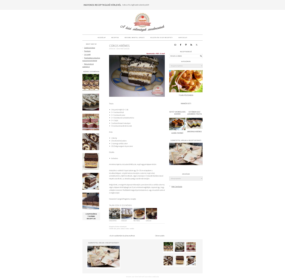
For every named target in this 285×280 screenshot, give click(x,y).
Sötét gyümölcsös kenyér (177, 113)
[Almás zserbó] (177, 129)
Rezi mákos (137, 220)
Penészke (87, 51)
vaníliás (132, 228)
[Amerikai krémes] (194, 128)
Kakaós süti (186, 103)
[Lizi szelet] (90, 130)
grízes (118, 228)
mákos (127, 228)
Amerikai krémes (194, 131)
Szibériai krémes (89, 48)
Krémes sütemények (120, 226)
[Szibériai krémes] (90, 90)
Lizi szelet (87, 54)
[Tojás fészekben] (186, 92)
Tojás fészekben (186, 95)
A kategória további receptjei (91, 216)
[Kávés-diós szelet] (90, 209)
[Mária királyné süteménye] (90, 169)
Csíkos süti (124, 220)
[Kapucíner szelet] (90, 189)
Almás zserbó (177, 133)
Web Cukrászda (142, 21)
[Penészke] (90, 110)
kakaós (123, 228)
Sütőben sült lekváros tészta (194, 113)
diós (115, 228)
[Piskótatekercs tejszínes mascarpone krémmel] (90, 149)
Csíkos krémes (112, 220)
